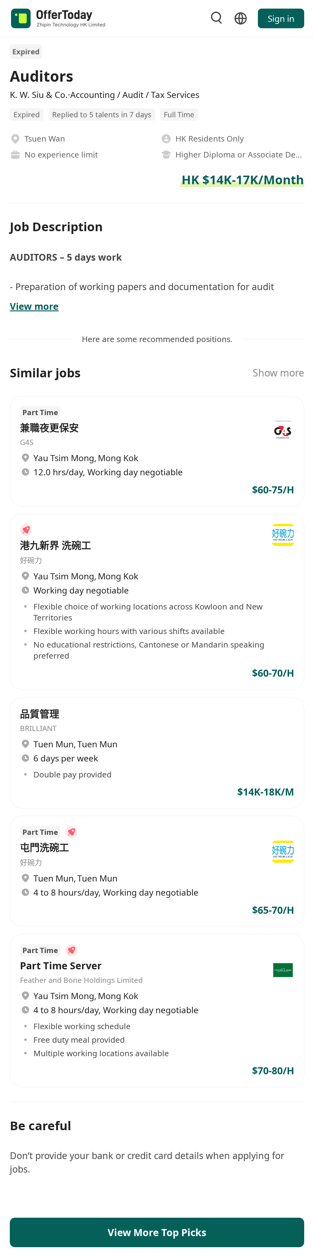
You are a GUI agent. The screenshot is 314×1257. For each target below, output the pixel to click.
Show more (278, 372)
